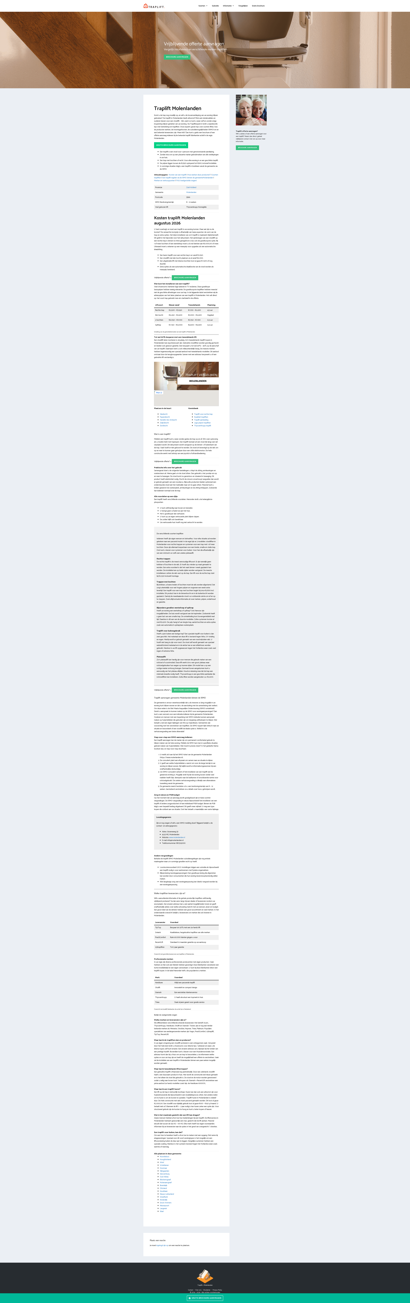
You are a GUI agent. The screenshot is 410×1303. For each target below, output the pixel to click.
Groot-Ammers (165, 1202)
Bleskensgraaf (165, 1179)
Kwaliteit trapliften (201, 417)
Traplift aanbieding (201, 420)
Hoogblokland (165, 1159)
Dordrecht (164, 425)
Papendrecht (165, 417)
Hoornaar (163, 1168)
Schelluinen (164, 1165)
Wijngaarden (164, 1171)
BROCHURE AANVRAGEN (177, 57)
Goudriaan (164, 1191)
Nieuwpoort (164, 1205)
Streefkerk (164, 1197)
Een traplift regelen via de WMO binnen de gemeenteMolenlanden (187, 177)
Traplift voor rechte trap (203, 414)
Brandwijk (163, 1185)
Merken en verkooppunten (164, 180)
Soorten (201, 5)
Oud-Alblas (164, 1176)
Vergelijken (243, 5)
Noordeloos (164, 1156)
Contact (190, 1290)
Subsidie (215, 5)
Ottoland (163, 1188)
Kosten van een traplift (177, 174)
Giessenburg (164, 1174)
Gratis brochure (258, 5)
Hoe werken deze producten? (199, 174)
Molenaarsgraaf (166, 1182)
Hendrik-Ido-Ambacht (168, 420)
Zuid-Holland (191, 187)
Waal (162, 1211)
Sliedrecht (164, 414)
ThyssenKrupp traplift (202, 425)
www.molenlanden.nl (177, 837)
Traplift (200, 1285)
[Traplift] (154, 5)
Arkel (162, 1162)
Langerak (163, 1208)
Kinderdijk (163, 1199)
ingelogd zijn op (162, 1245)
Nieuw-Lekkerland (167, 1194)
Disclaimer (206, 1290)
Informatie (227, 5)
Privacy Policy (217, 1290)
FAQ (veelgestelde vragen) (186, 180)
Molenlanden (191, 192)
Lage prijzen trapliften (202, 422)
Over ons (198, 1290)
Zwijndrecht (164, 422)
